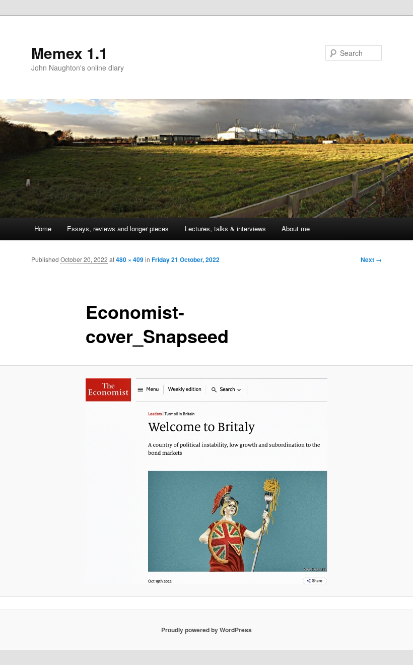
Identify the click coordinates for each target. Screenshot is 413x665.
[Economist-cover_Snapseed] (206, 481)
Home (42, 228)
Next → (371, 259)
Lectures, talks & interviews (225, 228)
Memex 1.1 (69, 52)
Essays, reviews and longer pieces (118, 228)
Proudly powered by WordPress (206, 629)
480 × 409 (130, 259)
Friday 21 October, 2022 (186, 259)
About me (296, 228)
